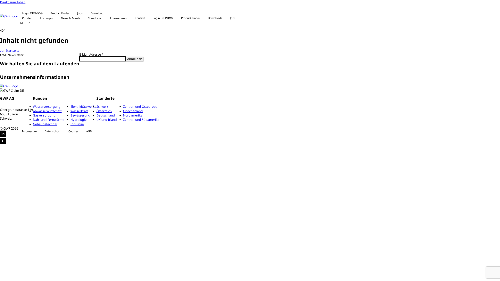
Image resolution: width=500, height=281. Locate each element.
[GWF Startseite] (9, 16)
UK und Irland (106, 119)
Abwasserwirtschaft (47, 111)
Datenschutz (53, 131)
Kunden (27, 18)
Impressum (29, 131)
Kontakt (140, 18)
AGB (89, 131)
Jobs (233, 18)
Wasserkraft (79, 111)
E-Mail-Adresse (91, 54)
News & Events (70, 18)
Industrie (77, 124)
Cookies (73, 131)
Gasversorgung (44, 115)
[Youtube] (3, 141)
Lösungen (46, 18)
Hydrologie (79, 119)
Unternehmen (118, 18)
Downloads (215, 18)
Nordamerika (132, 115)
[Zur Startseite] (9, 86)
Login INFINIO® (163, 18)
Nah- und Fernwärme (48, 119)
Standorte (94, 18)
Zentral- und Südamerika (141, 119)
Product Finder (190, 18)
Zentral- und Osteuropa (140, 106)
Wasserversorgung (47, 106)
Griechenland (133, 111)
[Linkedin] (3, 134)
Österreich (104, 111)
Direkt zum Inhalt (12, 2)
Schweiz (102, 106)
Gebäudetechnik (45, 124)
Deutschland (105, 115)
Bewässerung (80, 115)
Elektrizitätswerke (83, 106)
